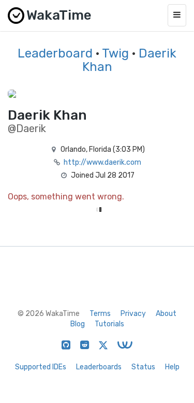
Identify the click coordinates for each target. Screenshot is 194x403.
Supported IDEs (40, 367)
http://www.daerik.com (102, 162)
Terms (100, 313)
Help (172, 367)
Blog (77, 324)
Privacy (133, 313)
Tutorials (109, 324)
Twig (115, 53)
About (166, 313)
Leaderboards (99, 367)
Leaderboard (55, 53)
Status (143, 367)
